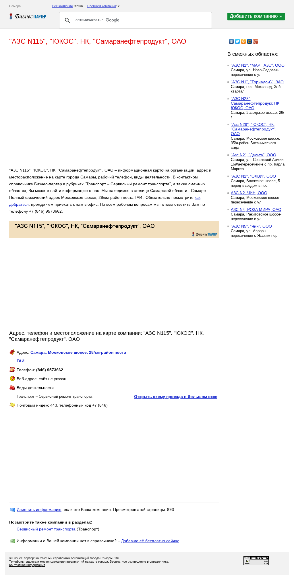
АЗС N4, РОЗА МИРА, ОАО (256, 209)
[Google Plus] (256, 41)
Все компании (62, 6)
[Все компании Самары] (28, 16)
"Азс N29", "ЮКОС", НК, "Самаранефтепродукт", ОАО (253, 129)
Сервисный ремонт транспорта (46, 529)
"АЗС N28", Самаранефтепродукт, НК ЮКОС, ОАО (255, 103)
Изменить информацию (39, 509)
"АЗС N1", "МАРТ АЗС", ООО (258, 65)
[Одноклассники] (244, 41)
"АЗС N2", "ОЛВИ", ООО (253, 176)
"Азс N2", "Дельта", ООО (253, 155)
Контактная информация (27, 565)
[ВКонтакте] (232, 41)
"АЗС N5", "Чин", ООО (251, 226)
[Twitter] (238, 41)
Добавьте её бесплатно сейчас (150, 541)
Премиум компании (101, 6)
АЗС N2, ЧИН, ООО (249, 193)
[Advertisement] (92, 108)
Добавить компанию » (256, 16)
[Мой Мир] (250, 41)
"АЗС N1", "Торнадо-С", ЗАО (257, 82)
